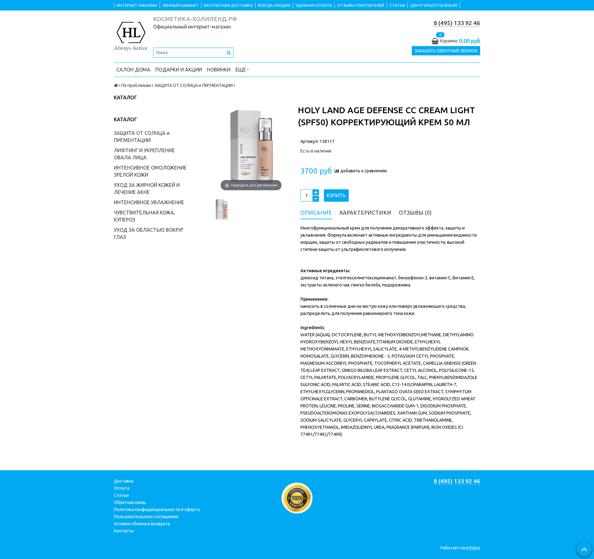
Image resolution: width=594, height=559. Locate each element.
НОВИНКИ (218, 69)
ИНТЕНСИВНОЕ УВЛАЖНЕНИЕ (149, 202)
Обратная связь (130, 502)
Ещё (240, 69)
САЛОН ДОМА (133, 69)
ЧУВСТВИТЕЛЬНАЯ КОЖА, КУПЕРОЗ (144, 216)
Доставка (123, 481)
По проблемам (136, 85)
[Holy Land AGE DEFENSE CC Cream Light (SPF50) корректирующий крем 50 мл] (221, 210)
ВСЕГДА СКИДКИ (274, 5)
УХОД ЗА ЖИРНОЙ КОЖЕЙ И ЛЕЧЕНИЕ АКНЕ (147, 188)
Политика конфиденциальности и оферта (157, 509)
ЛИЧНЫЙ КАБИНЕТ (180, 5)
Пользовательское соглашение (146, 516)
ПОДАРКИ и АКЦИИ (178, 69)
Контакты (124, 530)
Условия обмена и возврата (142, 523)
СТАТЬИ (397, 5)
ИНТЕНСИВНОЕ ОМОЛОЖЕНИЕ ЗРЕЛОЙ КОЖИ (150, 171)
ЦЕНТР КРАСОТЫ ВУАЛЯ (433, 5)
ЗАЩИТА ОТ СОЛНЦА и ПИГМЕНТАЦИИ (193, 85)
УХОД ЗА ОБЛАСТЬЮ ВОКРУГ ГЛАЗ (149, 233)
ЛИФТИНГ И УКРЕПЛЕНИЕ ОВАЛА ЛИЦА (144, 154)
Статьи (121, 495)
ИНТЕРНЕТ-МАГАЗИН (137, 5)
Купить (336, 195)
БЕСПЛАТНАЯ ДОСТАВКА (228, 5)
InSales (473, 547)
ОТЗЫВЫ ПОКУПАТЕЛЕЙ (360, 5)
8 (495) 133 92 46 (457, 23)
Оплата (121, 488)
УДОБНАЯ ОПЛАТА (313, 5)
